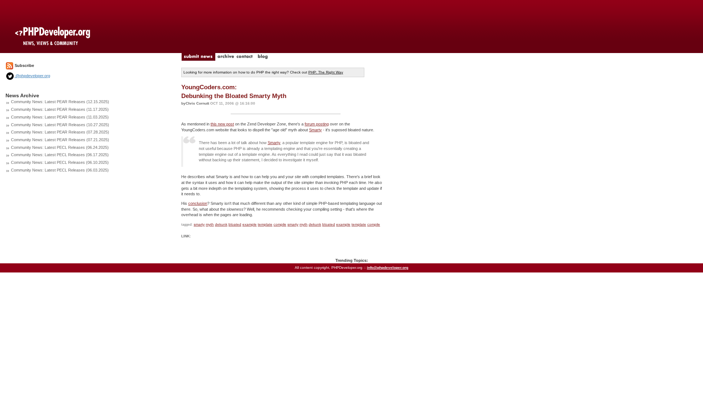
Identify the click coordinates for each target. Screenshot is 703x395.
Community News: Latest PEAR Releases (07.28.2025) (60, 132)
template (265, 224)
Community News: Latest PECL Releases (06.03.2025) (60, 170)
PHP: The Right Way (325, 72)
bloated (234, 224)
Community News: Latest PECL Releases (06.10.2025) (60, 162)
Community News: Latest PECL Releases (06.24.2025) (60, 147)
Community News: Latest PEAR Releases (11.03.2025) (60, 117)
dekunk (221, 224)
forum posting (317, 124)
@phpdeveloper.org (32, 76)
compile (280, 224)
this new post (222, 124)
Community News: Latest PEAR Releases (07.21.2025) (60, 140)
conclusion (197, 203)
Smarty (315, 130)
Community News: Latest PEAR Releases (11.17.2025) (60, 109)
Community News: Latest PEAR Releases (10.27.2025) (60, 125)
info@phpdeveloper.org (387, 268)
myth (210, 224)
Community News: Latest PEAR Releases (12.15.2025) (60, 101)
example (249, 224)
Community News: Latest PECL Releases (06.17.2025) (60, 155)
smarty (199, 224)
